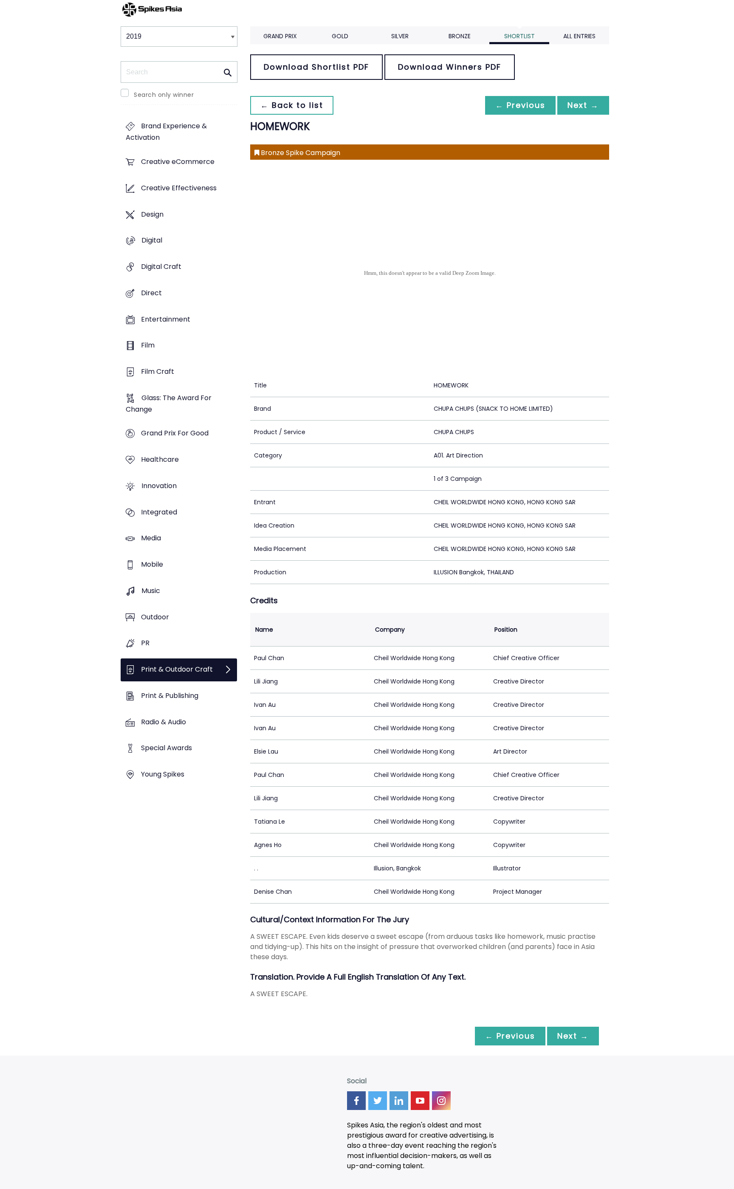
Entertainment (165, 319)
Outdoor (155, 617)
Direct (151, 293)
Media (151, 538)
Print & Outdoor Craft (177, 669)
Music (150, 591)
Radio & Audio (163, 722)
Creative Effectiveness (179, 188)
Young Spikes (162, 774)
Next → (583, 105)
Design (152, 214)
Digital (151, 241)
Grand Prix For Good (175, 433)
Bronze (460, 36)
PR (145, 643)
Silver (400, 36)
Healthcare (160, 460)
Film (148, 345)
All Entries (579, 36)
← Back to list (291, 105)
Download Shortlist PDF (316, 67)
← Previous (520, 105)
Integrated (159, 512)
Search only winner (164, 94)
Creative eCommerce (178, 162)
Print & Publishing (169, 695)
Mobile (152, 565)
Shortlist (519, 36)
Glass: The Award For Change (169, 403)
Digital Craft (161, 266)
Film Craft (157, 371)
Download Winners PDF (449, 67)
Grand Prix (280, 36)
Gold (340, 36)
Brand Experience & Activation (166, 132)
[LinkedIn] (399, 1100)
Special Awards (166, 748)
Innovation (159, 486)
